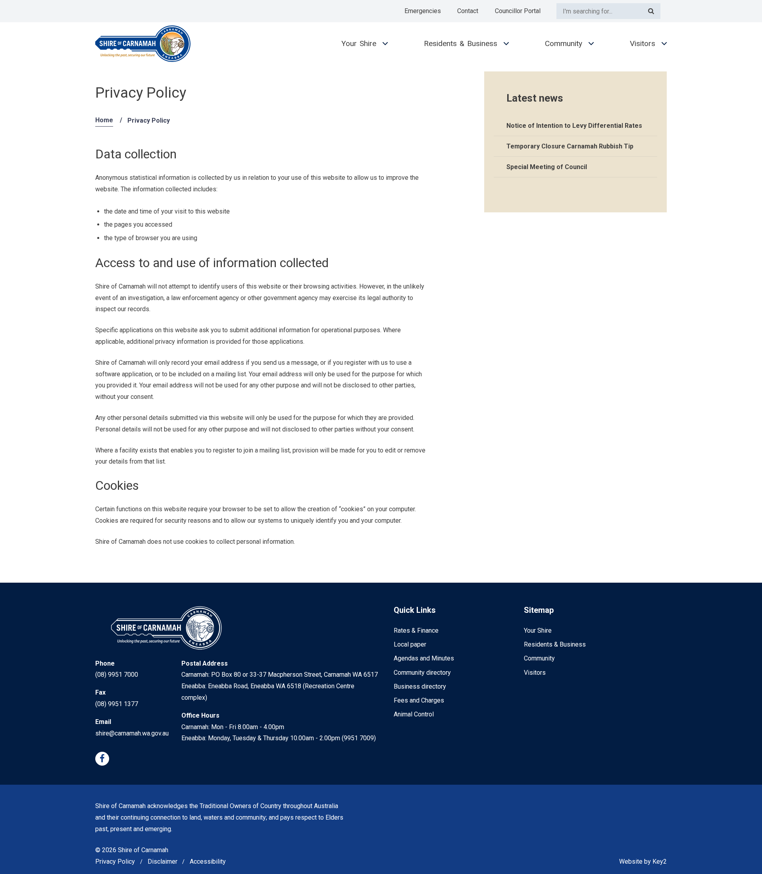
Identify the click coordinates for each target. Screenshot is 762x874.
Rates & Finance (416, 630)
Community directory (422, 672)
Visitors (642, 43)
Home (104, 120)
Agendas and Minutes (424, 658)
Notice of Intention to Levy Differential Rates (574, 125)
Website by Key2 (643, 861)
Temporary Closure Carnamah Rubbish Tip (569, 146)
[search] (599, 11)
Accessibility (208, 861)
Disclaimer (162, 861)
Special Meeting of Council (546, 167)
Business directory (420, 686)
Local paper (410, 644)
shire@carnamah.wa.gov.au (132, 733)
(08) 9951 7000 (116, 674)
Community (563, 43)
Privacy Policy (115, 861)
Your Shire (358, 43)
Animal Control (414, 714)
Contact (467, 11)
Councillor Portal (518, 11)
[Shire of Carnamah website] (142, 43)
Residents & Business (460, 43)
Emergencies (422, 11)
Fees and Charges (419, 700)
